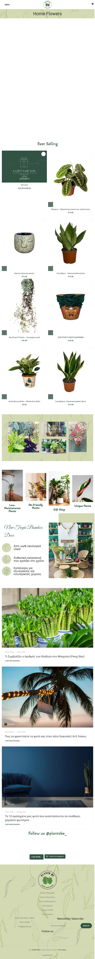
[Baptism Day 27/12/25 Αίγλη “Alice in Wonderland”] (9, 847)
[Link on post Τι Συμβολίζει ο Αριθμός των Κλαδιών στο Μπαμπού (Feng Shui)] (47, 618)
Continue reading (12, 661)
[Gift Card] (24, 167)
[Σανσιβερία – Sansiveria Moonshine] (70, 243)
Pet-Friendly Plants (36, 506)
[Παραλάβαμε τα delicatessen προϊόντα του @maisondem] (66, 847)
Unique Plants (82, 506)
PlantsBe (11, 644)
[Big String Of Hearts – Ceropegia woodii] (24, 307)
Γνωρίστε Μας (47, 910)
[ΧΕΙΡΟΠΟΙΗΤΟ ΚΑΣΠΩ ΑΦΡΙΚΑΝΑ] (70, 307)
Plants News (9, 652)
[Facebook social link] (45, 938)
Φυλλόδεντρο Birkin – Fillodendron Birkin (24, 401)
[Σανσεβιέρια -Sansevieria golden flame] (70, 371)
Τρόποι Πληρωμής (47, 893)
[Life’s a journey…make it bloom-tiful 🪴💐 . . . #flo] (47, 847)
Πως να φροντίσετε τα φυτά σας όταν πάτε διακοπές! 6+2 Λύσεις (45, 736)
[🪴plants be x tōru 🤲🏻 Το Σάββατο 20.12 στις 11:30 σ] (28, 847)
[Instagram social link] (50, 938)
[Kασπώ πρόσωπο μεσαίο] (24, 243)
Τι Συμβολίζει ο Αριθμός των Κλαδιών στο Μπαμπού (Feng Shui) (44, 656)
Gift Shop (59, 509)
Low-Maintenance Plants (12, 508)
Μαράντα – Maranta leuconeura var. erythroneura (70, 209)
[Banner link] (23, 437)
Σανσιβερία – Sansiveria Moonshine (71, 273)
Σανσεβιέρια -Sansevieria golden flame (70, 401)
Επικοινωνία (47, 914)
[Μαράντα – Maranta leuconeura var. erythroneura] (70, 179)
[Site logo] (48, 4)
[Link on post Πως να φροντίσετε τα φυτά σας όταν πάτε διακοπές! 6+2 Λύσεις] (47, 697)
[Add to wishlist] (43, 154)
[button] (50, 204)
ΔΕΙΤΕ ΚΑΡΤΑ (24, 179)
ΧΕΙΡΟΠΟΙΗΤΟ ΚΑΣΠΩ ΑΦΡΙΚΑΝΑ (71, 337)
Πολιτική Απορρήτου (47, 901)
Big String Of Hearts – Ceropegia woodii (24, 337)
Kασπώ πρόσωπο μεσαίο (24, 273)
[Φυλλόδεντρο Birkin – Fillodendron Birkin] (24, 371)
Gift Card (24, 185)
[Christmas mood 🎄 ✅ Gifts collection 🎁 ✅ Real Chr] (85, 847)
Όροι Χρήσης (47, 906)
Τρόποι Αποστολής (47, 897)
